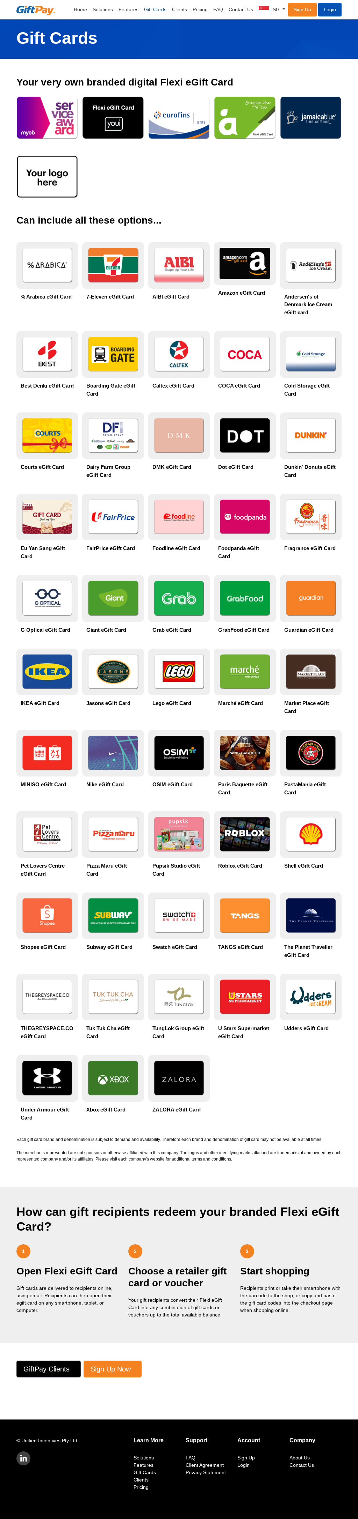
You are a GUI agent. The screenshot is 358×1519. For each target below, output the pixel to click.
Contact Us (241, 9)
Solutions (103, 9)
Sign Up (302, 9)
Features (128, 9)
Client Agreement (205, 1465)
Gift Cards (155, 9)
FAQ (218, 9)
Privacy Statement (206, 1472)
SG (277, 9)
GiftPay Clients (46, 1369)
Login (330, 9)
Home (80, 9)
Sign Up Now (111, 1369)
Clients (179, 9)
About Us (299, 1457)
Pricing (200, 9)
